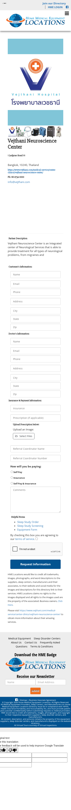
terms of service (24, 539)
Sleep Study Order (28, 522)
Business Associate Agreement (42, 700)
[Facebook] (67, 7)
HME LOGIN (55, 7)
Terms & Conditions (41, 646)
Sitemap (23, 700)
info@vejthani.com (19, 182)
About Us (16, 642)
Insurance (19, 477)
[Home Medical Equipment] (35, 664)
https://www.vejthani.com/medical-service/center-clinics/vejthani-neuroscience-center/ (32, 171)
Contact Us (31, 642)
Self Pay (17, 472)
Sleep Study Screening (30, 525)
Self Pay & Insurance (24, 483)
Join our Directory (54, 3)
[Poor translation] (12, 750)
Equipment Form (27, 529)
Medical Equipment (19, 638)
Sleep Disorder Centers (47, 638)
